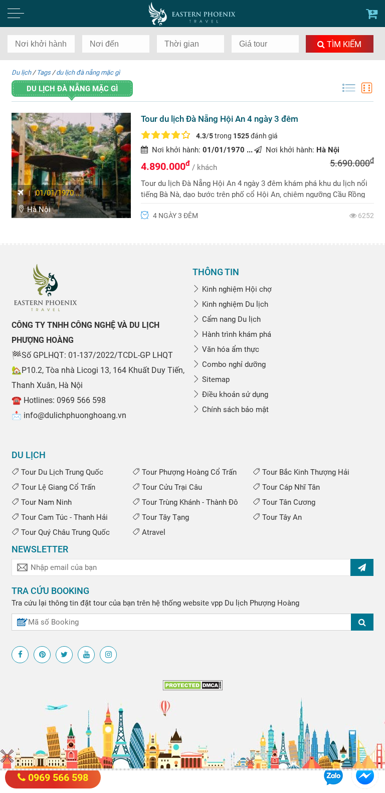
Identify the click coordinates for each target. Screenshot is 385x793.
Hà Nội (38, 209)
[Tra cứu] (362, 622)
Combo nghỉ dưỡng (233, 364)
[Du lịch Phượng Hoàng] (193, 14)
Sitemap (215, 379)
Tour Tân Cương (287, 502)
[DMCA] (192, 685)
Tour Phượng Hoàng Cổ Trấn (188, 472)
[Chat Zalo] (333, 775)
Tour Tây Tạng (164, 517)
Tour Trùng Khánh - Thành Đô (189, 502)
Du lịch (21, 72)
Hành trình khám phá (235, 334)
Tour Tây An (281, 517)
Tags (44, 72)
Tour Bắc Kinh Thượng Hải (304, 472)
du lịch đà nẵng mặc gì (88, 72)
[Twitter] (64, 654)
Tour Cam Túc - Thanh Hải (63, 517)
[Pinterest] (42, 654)
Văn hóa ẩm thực (229, 349)
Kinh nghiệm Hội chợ (236, 289)
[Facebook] (20, 654)
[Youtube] (86, 654)
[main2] (371, 14)
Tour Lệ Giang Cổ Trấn (57, 487)
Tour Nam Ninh (45, 502)
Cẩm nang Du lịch (230, 319)
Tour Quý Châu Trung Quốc (64, 532)
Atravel (152, 532)
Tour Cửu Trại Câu (171, 487)
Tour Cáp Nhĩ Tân (290, 487)
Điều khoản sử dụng (234, 394)
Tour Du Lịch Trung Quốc (61, 472)
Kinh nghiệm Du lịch (234, 304)
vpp (217, 603)
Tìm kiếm (343, 44)
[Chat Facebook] (365, 775)
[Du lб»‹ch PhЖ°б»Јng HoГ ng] (45, 287)
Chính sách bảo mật (234, 409)
